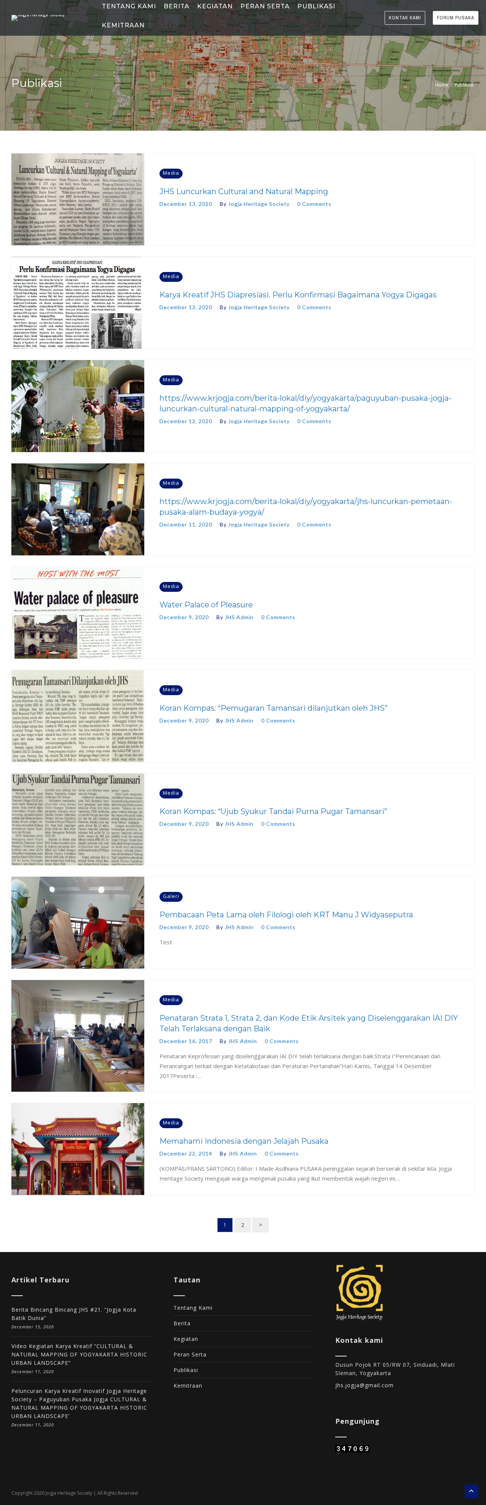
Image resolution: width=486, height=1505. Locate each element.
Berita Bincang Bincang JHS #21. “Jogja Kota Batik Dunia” (73, 1314)
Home (441, 85)
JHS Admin (239, 617)
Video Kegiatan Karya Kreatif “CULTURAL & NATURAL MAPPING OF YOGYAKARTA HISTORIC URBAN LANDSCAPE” (79, 1354)
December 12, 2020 (185, 421)
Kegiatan (186, 1338)
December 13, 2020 (185, 204)
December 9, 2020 (184, 617)
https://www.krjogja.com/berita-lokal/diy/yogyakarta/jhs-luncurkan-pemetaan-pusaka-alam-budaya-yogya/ (305, 507)
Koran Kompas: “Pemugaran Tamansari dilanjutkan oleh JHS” (273, 708)
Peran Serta (190, 1354)
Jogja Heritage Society (259, 204)
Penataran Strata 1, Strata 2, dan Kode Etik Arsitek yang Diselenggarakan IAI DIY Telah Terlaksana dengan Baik (308, 1023)
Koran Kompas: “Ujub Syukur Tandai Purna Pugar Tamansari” (273, 811)
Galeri (171, 896)
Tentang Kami (193, 1307)
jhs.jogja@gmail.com (364, 1385)
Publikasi (186, 1370)
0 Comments (314, 204)
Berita (182, 1323)
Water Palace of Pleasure (206, 604)
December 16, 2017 (185, 1041)
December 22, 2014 (185, 1153)
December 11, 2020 (185, 524)
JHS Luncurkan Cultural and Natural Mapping (243, 191)
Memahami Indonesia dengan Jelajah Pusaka (243, 1141)
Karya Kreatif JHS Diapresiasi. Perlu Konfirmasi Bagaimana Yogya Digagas (298, 294)
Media (171, 172)
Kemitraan (188, 1385)
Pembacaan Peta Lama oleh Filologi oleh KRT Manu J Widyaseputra (286, 914)
